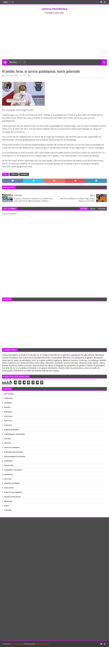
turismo (7, 510)
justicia (7, 479)
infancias (8, 474)
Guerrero (24, 174)
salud (6, 506)
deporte (7, 443)
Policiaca (8, 416)
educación (8, 465)
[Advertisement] (54, 39)
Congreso (8, 398)
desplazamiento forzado (14, 457)
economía (8, 461)
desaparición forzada (13, 452)
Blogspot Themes (42, 644)
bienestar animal (11, 430)
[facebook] (101, 2)
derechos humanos (12, 448)
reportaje (8, 501)
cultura (7, 439)
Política (8, 421)
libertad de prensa (12, 483)
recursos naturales (12, 497)
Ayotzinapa (9, 394)
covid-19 (14, 174)
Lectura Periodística (54, 8)
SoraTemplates (16, 644)
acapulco (8, 425)
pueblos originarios (13, 492)
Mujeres (7, 407)
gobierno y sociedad (13, 470)
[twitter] (104, 2)
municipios (9, 488)
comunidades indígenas (14, 434)
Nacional (8, 412)
